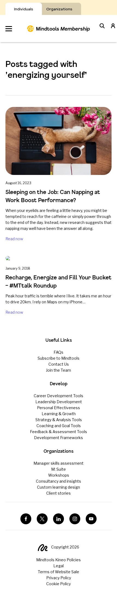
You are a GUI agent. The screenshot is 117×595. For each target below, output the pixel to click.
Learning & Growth (59, 413)
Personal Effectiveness (58, 407)
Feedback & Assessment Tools (58, 431)
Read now (14, 238)
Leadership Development (58, 401)
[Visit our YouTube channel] (91, 518)
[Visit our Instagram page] (74, 518)
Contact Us (58, 364)
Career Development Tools (58, 395)
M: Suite (58, 469)
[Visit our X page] (42, 518)
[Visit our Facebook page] (25, 518)
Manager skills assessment (58, 463)
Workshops (58, 475)
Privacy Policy (58, 577)
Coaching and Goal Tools (58, 425)
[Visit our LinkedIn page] (58, 518)
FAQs (58, 352)
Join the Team (58, 370)
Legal (58, 565)
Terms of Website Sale (58, 571)
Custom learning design (58, 487)
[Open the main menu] (8, 28)
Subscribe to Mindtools (58, 358)
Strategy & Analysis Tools (58, 419)
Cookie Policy (58, 583)
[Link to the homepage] (58, 28)
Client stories (58, 493)
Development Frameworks (58, 437)
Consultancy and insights (58, 481)
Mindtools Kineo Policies (58, 559)
